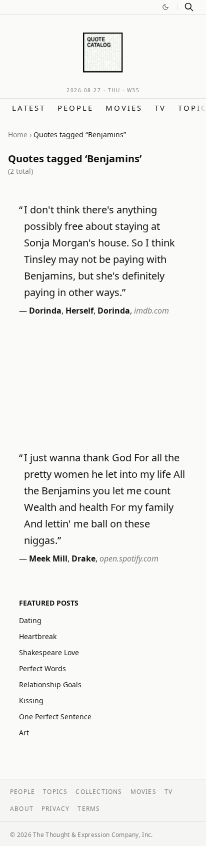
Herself (80, 310)
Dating (30, 620)
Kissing (31, 700)
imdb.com (151, 310)
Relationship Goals (50, 684)
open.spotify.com (129, 558)
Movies (124, 108)
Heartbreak (37, 636)
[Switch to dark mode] (166, 7)
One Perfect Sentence (55, 716)
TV (160, 108)
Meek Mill (48, 558)
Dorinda (45, 310)
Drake (84, 558)
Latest (29, 108)
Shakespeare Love (49, 652)
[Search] (189, 7)
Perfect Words (42, 668)
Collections (99, 791)
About (22, 808)
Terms (89, 808)
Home (18, 134)
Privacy (56, 808)
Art (24, 732)
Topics (55, 791)
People (76, 108)
